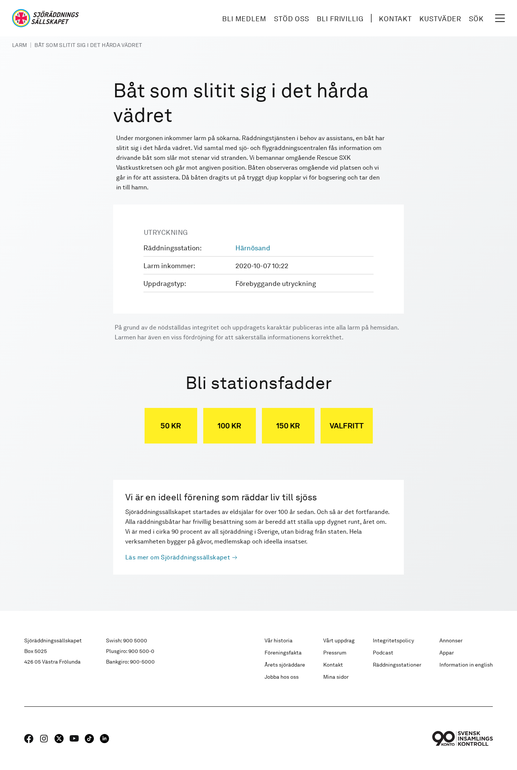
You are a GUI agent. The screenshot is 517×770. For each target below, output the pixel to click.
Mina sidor (336, 677)
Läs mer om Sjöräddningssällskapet (177, 557)
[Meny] (500, 18)
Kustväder (440, 19)
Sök (476, 19)
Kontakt (395, 19)
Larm (19, 45)
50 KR (170, 425)
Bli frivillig (340, 19)
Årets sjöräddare (285, 665)
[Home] (45, 18)
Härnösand (252, 248)
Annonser (450, 640)
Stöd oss (291, 19)
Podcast (383, 653)
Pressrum (334, 653)
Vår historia (279, 640)
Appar (446, 653)
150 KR (288, 425)
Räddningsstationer (397, 665)
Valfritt (347, 425)
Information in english (466, 665)
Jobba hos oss (282, 677)
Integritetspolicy (393, 640)
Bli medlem (244, 19)
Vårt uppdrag (339, 640)
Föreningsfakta (283, 653)
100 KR (229, 425)
